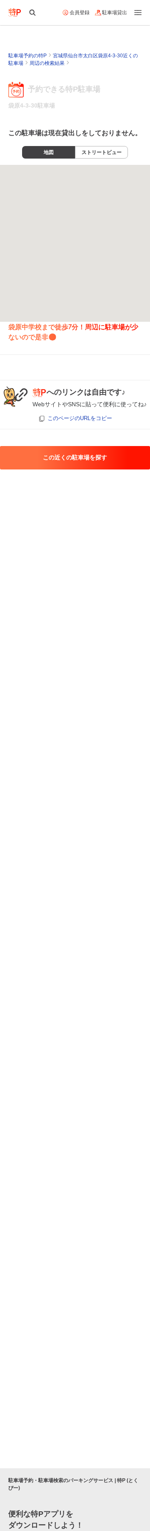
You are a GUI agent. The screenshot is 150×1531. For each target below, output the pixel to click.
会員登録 (80, 12)
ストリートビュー (102, 152)
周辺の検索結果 (47, 63)
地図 (49, 152)
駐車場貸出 (114, 12)
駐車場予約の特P (27, 56)
